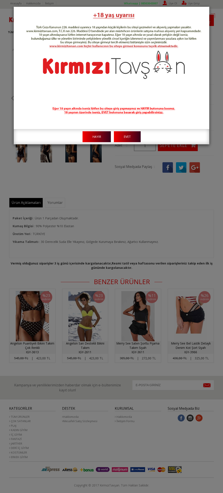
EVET (127, 137)
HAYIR (96, 137)
